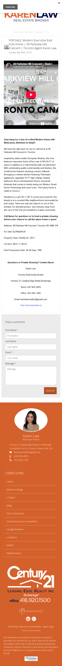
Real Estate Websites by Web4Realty (24, 626)
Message (10, 363)
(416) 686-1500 (21, 460)
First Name (11, 330)
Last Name (10, 341)
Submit (50, 390)
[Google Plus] (34, 619)
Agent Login (48, 626)
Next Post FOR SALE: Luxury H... (29, 32)
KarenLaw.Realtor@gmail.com (27, 452)
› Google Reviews (14, 529)
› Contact (10, 497)
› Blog (8, 505)
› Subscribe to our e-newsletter (21, 521)
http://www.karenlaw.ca (31, 305)
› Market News (13, 553)
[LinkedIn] (28, 619)
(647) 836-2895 (21, 456)
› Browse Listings (14, 489)
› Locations (11, 537)
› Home (9, 481)
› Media (9, 545)
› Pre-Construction (14, 513)
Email (9, 352)
